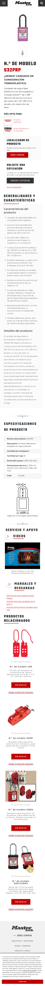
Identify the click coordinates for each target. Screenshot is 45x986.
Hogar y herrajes (23, 946)
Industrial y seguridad (22, 941)
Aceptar (22, 981)
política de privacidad (29, 970)
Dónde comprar (17, 155)
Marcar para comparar (22, 662)
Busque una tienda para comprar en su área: (21, 149)
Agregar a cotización (20, 180)
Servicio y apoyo (22, 951)
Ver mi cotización (14, 187)
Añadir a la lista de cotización (21, 693)
